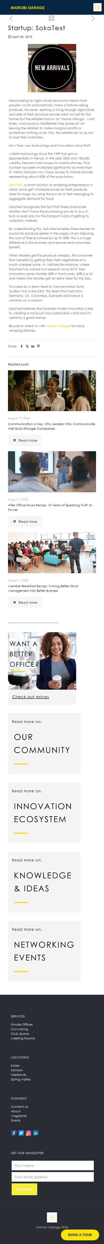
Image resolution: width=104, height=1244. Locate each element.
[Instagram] (28, 1133)
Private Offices (22, 1024)
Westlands (18, 1075)
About (16, 1111)
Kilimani (17, 1070)
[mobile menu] (97, 7)
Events (15, 1120)
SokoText (15, 185)
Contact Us (19, 1106)
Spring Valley (21, 1079)
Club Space (20, 1034)
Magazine (18, 1116)
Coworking (19, 1029)
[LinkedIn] (36, 1133)
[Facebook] (14, 1133)
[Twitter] (21, 1133)
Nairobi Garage (58, 326)
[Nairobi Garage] (28, 7)
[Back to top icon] (52, 1217)
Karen (15, 1065)
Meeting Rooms (23, 1038)
